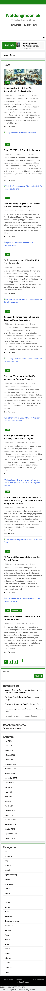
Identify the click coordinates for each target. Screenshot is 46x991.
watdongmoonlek (23, 15)
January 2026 (9, 760)
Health (7, 912)
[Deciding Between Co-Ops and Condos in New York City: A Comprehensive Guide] (18, 44)
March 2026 (9, 750)
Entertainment (10, 884)
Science (7, 953)
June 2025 (8, 792)
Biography (8, 856)
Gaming (7, 903)
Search (6, 672)
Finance (7, 893)
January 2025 (9, 815)
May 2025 (8, 797)
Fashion (7, 889)
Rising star (9, 95)
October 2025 (10, 774)
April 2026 (8, 746)
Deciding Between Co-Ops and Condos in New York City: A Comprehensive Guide (31, 45)
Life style (8, 930)
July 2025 (8, 787)
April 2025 (8, 801)
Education (8, 879)
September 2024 (11, 834)
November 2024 (10, 824)
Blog (6, 861)
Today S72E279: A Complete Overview (22, 150)
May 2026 (8, 741)
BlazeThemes (24, 982)
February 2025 (10, 811)
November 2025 (10, 769)
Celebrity (8, 870)
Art (6, 852)
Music (7, 935)
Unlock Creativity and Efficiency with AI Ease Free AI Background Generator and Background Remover (23, 500)
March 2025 (9, 806)
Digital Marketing (11, 875)
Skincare (8, 958)
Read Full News (9, 126)
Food (6, 898)
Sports (7, 963)
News (7, 82)
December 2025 (10, 764)
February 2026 (10, 755)
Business (8, 865)
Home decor (9, 916)
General (7, 907)
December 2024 (10, 820)
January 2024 (9, 838)
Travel (7, 972)
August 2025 (9, 783)
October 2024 (10, 829)
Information (9, 926)
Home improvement (12, 921)
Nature (7, 940)
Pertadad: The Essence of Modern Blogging (21, 716)
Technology (16, 611)
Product (7, 949)
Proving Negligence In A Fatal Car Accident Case (23, 704)
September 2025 (11, 778)
